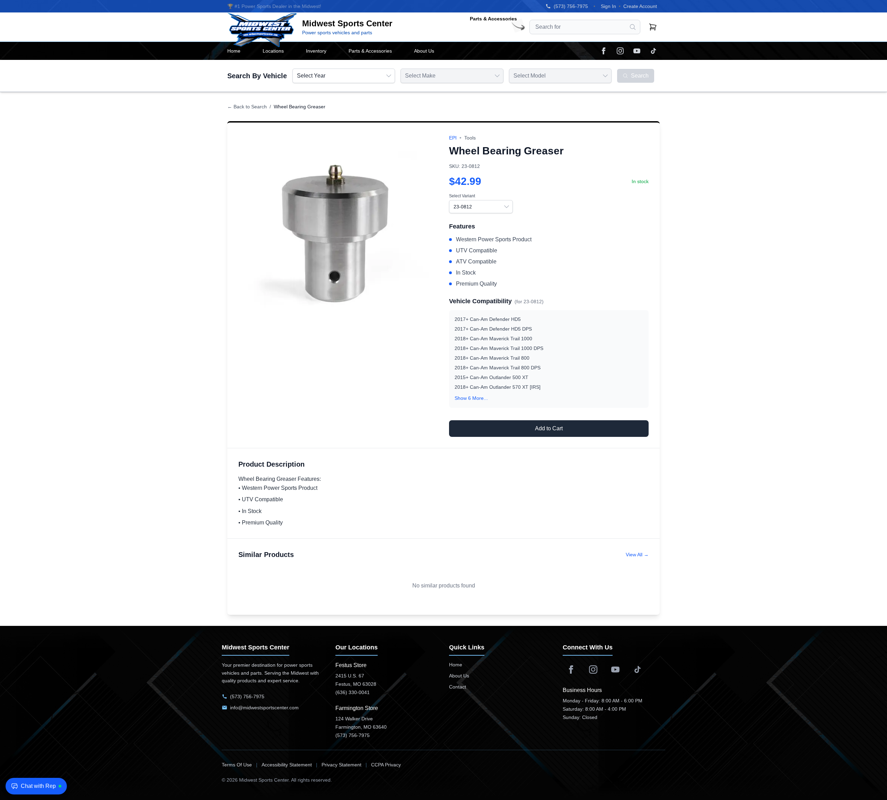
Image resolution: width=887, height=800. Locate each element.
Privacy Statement (341, 764)
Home (455, 664)
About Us (459, 675)
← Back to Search (247, 106)
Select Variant (462, 196)
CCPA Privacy (386, 764)
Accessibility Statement (287, 764)
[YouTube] (637, 51)
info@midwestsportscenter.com (264, 707)
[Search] (633, 27)
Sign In (608, 6)
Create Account (640, 6)
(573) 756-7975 (571, 6)
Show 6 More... (471, 398)
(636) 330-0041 (352, 692)
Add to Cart (549, 428)
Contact (457, 687)
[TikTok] (653, 51)
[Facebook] (603, 51)
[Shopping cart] (653, 27)
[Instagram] (620, 51)
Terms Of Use (237, 764)
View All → (637, 554)
